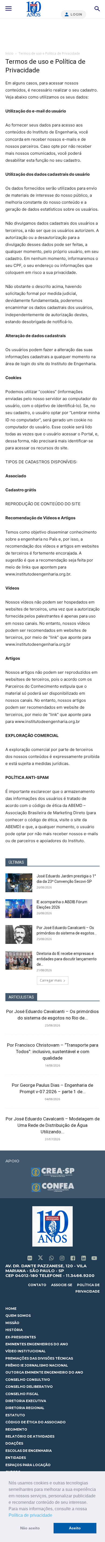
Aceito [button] (75, 1528)
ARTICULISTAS (21, 997)
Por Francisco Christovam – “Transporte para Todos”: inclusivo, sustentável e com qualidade (52, 1051)
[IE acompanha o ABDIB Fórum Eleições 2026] (18, 908)
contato (37, 1285)
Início (9, 53)
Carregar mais (51, 980)
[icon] (29, 1258)
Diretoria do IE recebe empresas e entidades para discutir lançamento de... (67, 958)
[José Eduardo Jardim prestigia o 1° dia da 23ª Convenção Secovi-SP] (18, 882)
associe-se (61, 1285)
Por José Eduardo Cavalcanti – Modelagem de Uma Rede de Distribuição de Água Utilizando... (53, 1125)
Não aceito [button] (30, 1528)
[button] (54, 1515)
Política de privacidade (30, 1515)
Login (76, 14)
